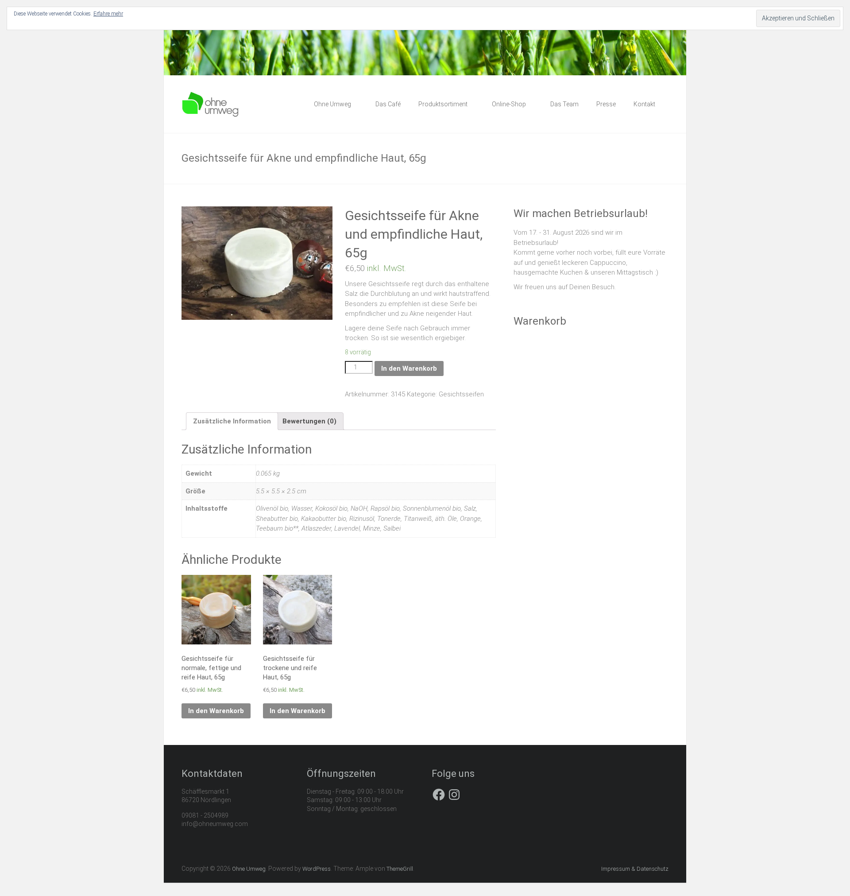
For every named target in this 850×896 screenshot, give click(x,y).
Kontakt (644, 104)
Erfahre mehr (108, 14)
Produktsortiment (443, 104)
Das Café (388, 104)
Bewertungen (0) (309, 421)
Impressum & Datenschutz (634, 868)
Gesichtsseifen (461, 394)
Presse (606, 104)
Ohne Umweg (332, 104)
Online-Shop (509, 104)
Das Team (564, 104)
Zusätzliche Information (232, 421)
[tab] (232, 421)
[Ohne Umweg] (211, 96)
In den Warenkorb (409, 368)
